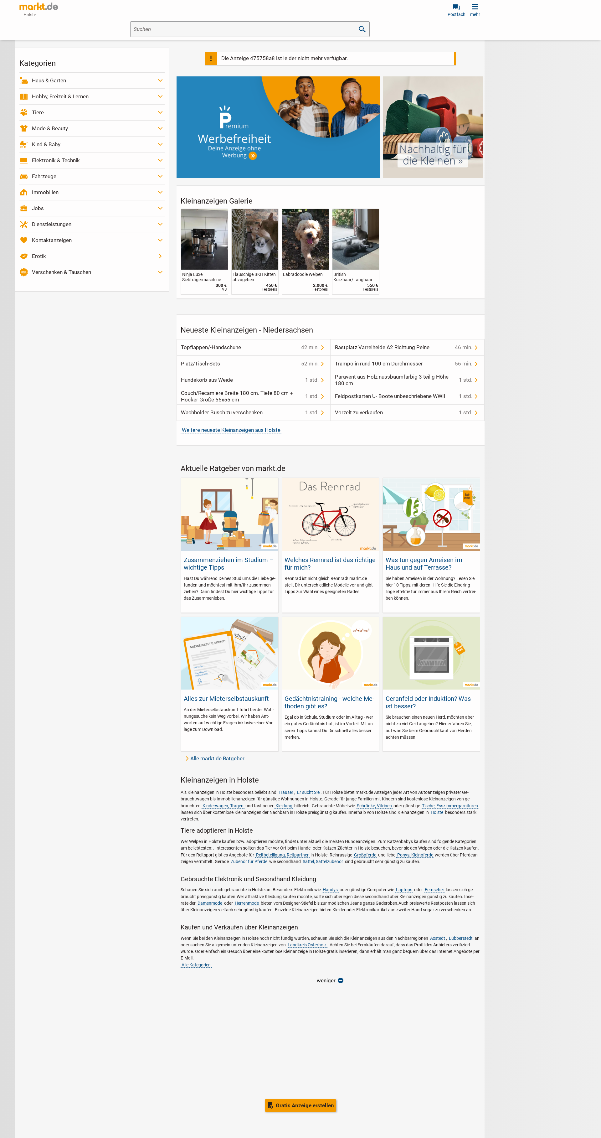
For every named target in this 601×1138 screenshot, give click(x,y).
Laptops (404, 889)
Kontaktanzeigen (52, 240)
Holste (437, 812)
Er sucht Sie (308, 792)
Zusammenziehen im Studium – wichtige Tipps (229, 563)
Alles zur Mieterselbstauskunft (226, 698)
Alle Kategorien (196, 964)
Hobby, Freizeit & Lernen (60, 96)
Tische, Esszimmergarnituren (450, 805)
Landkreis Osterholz (307, 944)
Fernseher (434, 889)
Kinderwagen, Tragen (223, 805)
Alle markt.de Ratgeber (217, 758)
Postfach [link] (456, 14)
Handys (330, 889)
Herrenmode (247, 903)
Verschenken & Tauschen (61, 272)
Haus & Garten (49, 80)
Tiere (38, 112)
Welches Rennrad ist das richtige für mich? (330, 563)
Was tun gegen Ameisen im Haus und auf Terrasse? (424, 563)
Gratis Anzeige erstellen (305, 1105)
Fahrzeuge (44, 176)
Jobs (38, 208)
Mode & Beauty (50, 128)
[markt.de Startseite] (38, 6)
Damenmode (210, 903)
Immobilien (45, 192)
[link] (204, 251)
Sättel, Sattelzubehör (323, 861)
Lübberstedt (461, 938)
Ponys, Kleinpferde (415, 854)
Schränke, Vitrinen (374, 805)
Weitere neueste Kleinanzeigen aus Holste (231, 430)
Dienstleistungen (51, 224)
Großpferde (365, 854)
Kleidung (283, 805)
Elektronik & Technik (56, 160)
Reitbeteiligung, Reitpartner (282, 854)
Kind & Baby (46, 144)
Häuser (286, 792)
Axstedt (437, 938)
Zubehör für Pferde (249, 861)
